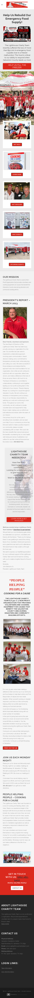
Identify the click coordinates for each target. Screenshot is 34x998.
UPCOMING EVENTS (17, 264)
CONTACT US (17, 888)
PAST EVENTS (17, 234)
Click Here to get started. (22, 529)
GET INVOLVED (17, 204)
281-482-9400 (7, 785)
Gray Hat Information (7, 972)
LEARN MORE (17, 174)
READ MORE (5, 924)
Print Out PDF (9, 748)
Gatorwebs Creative (22, 994)
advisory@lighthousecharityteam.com (17, 946)
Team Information (6, 968)
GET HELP (17, 144)
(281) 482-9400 (11, 948)
